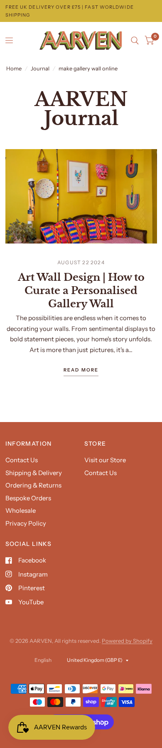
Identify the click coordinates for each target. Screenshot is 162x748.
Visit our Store (105, 460)
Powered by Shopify (127, 640)
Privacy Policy (25, 523)
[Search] (135, 40)
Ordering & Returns (33, 485)
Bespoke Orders (28, 498)
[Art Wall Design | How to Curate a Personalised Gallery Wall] (81, 196)
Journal (40, 68)
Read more (81, 370)
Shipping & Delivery (33, 473)
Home (14, 68)
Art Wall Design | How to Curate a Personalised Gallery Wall (81, 290)
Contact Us (21, 460)
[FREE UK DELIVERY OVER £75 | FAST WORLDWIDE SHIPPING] (81, 11)
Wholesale (20, 510)
